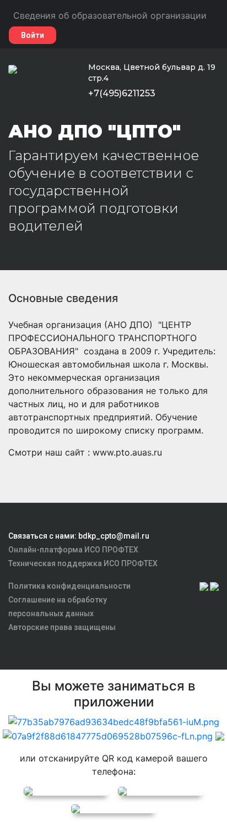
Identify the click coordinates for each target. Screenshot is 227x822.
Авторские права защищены (62, 627)
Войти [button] (32, 35)
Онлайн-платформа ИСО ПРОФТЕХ (73, 549)
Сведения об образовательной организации (110, 15)
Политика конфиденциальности (69, 586)
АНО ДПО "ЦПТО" (94, 131)
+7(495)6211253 (121, 93)
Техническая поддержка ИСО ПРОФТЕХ (83, 563)
